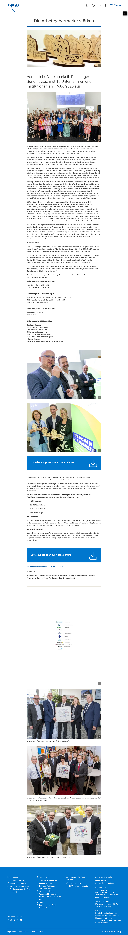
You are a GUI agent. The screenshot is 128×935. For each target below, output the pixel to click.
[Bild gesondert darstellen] (94, 139)
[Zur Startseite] (14, 8)
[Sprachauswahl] (93, 5)
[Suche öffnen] (99, 5)
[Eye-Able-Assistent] (87, 5)
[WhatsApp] (18, 920)
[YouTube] (14, 920)
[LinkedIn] (21, 920)
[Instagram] (11, 920)
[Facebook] (8, 920)
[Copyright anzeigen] (99, 65)
